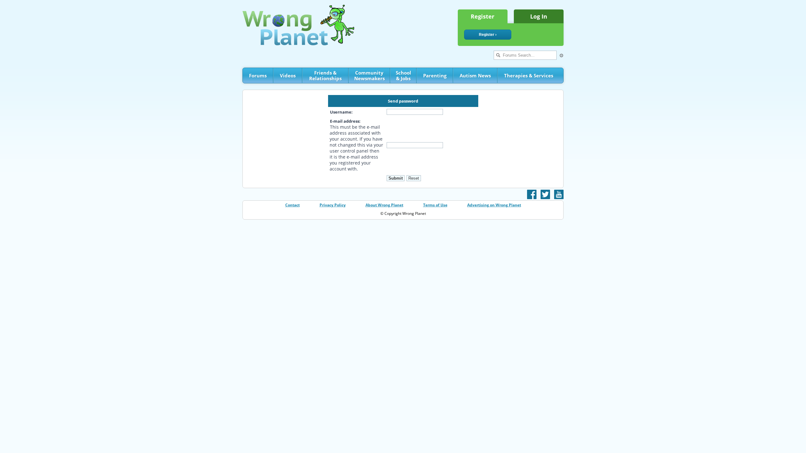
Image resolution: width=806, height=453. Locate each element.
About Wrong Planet (384, 205)
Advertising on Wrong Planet (494, 205)
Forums (258, 75)
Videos (288, 75)
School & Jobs (403, 75)
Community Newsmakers (369, 75)
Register (482, 16)
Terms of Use (435, 205)
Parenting (434, 75)
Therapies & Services (528, 75)
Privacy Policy (333, 205)
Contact (292, 205)
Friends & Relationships (325, 75)
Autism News (475, 75)
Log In (538, 16)
